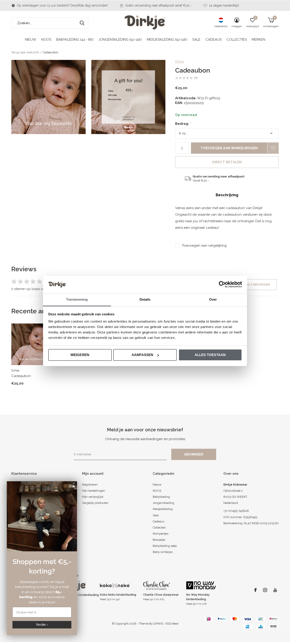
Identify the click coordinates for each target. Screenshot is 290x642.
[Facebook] (255, 590)
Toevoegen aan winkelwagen (229, 148)
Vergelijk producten (95, 503)
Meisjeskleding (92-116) (167, 40)
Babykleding (161, 496)
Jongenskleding (163, 503)
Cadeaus (213, 40)
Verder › (42, 624)
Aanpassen (142, 355)
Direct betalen (227, 162)
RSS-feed (172, 623)
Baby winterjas (163, 552)
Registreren (90, 484)
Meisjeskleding (163, 509)
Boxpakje (159, 539)
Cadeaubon (21, 376)
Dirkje (179, 61)
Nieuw (30, 40)
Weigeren (79, 355)
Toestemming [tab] (77, 299)
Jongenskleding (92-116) (120, 40)
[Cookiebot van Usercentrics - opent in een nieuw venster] (222, 284)
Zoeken (82, 23)
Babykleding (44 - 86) (75, 40)
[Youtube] (275, 590)
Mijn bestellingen (93, 490)
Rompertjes (160, 533)
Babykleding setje (165, 546)
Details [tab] (145, 299)
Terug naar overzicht (25, 52)
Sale (196, 40)
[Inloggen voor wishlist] (273, 148)
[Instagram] (265, 590)
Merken (258, 40)
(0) (196, 78)
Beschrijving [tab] (227, 195)
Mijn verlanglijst (92, 496)
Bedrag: (183, 124)
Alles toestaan (210, 355)
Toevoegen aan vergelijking (204, 245)
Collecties (237, 40)
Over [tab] (213, 299)
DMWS (158, 623)
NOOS (46, 40)
